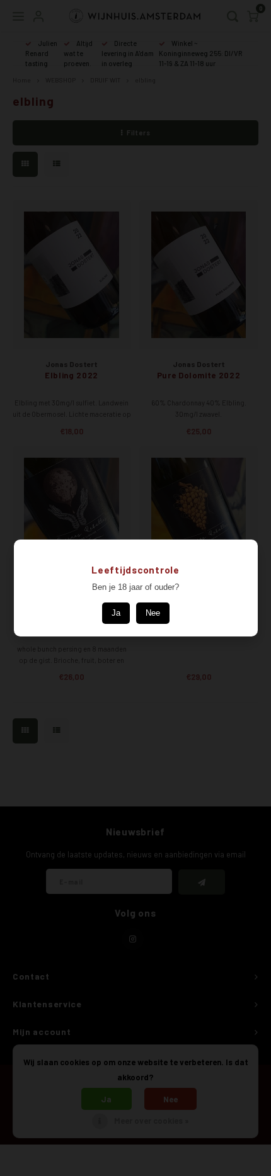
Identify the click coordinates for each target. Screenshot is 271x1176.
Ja (116, 613)
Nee (153, 613)
